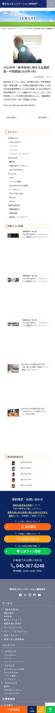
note (11, 177)
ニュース (48, 77)
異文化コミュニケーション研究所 (20, 3)
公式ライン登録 (30, 551)
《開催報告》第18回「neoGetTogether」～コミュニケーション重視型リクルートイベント (35, 234)
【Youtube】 (13, 157)
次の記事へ (43, 117)
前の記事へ (12, 117)
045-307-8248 (28, 567)
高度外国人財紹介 (13, 623)
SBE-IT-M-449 (26, 468)
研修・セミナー (12, 635)
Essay (12, 201)
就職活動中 (14, 209)
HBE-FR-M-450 (26, 462)
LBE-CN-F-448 (26, 473)
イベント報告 (15, 181)
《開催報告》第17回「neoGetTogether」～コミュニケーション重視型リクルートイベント (35, 278)
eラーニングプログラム (16, 631)
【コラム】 (12, 173)
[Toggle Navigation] (51, 4)
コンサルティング (13, 627)
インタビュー (15, 189)
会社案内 (8, 705)
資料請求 (30, 527)
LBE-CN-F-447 (26, 479)
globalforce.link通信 (18, 185)
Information (15, 142)
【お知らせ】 (13, 138)
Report (12, 197)
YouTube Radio (16, 169)
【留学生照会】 (14, 205)
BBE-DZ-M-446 (26, 485)
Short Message (16, 193)
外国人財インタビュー (19, 165)
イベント (13, 149)
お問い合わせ (30, 539)
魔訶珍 (12, 161)
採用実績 (13, 213)
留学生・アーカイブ (18, 217)
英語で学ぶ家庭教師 (14, 639)
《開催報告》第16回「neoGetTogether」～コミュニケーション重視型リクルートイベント (35, 322)
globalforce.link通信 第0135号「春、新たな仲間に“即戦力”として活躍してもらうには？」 (35, 367)
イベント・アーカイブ (19, 153)
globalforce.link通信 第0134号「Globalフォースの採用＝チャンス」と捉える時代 (34, 411)
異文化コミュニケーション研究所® (27, 589)
